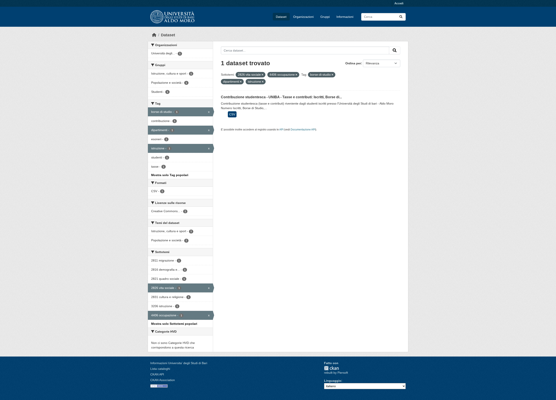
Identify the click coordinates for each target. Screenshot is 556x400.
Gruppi (325, 16)
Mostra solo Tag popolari (169, 175)
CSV (232, 114)
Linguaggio (332, 380)
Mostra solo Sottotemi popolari (174, 323)
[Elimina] (262, 74)
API (281, 129)
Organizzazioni (303, 16)
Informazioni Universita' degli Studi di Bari (178, 363)
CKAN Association (162, 380)
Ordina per (353, 63)
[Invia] (401, 17)
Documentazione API (303, 129)
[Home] (154, 35)
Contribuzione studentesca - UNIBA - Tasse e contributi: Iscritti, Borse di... (281, 97)
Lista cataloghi (160, 368)
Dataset (281, 16)
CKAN (331, 368)
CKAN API (157, 374)
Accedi (399, 3)
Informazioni (344, 16)
